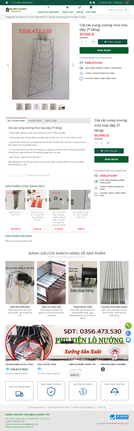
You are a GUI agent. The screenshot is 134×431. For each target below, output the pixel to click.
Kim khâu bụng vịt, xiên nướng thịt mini (80, 215)
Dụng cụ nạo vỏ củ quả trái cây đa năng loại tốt (37, 216)
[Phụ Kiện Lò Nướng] (16, 10)
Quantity (84, 38)
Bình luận (50, 121)
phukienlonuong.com (24, 427)
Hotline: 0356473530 (23, 2)
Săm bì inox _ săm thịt (15, 213)
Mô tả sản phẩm (16, 121)
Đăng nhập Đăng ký (111, 2)
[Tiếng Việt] (91, 2)
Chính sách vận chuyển (83, 407)
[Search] (126, 9)
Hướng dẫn (35, 121)
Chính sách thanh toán (58, 407)
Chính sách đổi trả (36, 407)
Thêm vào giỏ (114, 42)
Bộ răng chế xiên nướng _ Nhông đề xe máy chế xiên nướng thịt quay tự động (59, 218)
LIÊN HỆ (101, 407)
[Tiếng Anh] (94, 2)
